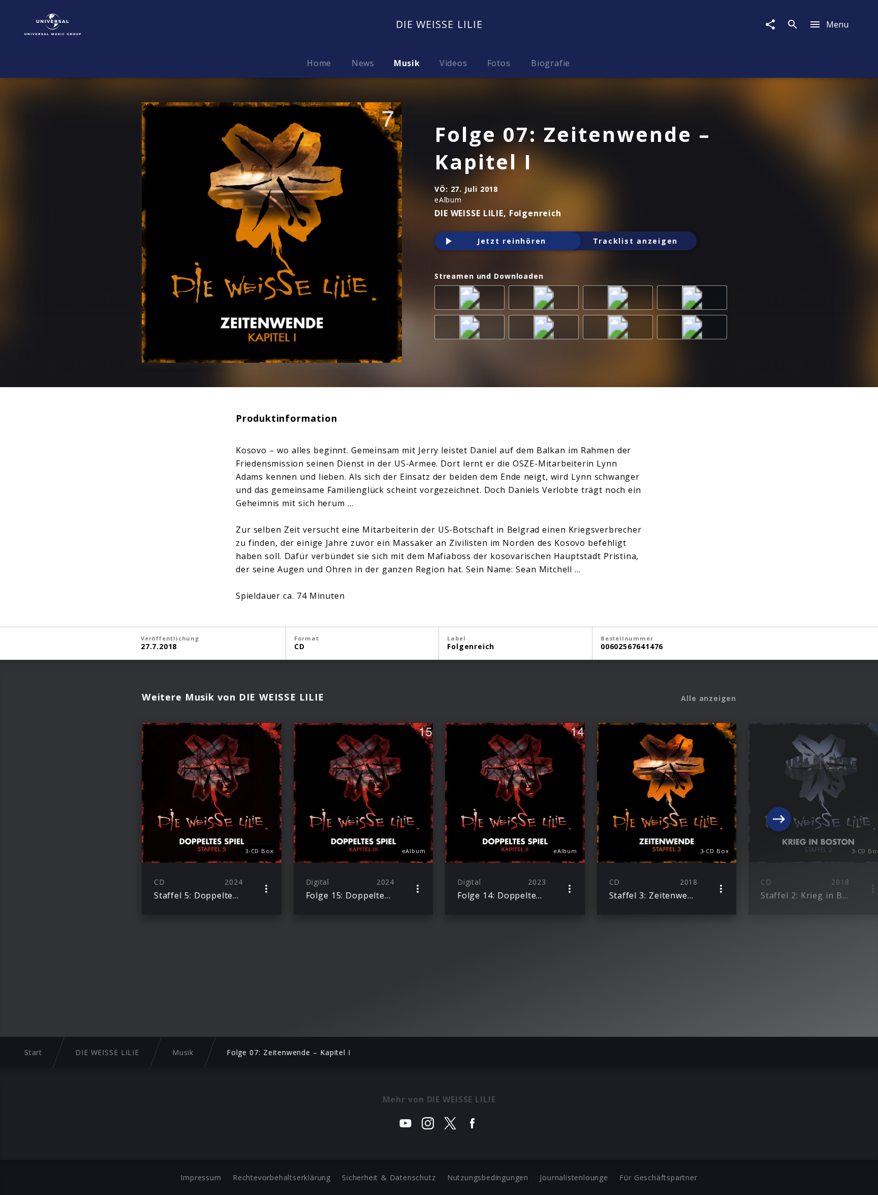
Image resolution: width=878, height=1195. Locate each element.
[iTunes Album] (471, 329)
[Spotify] (620, 299)
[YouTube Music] (694, 329)
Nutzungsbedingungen (487, 1177)
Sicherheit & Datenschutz (388, 1177)
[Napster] (546, 329)
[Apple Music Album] (471, 299)
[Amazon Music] (546, 299)
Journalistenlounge (574, 1177)
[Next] (779, 819)
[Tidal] (620, 329)
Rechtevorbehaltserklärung (282, 1177)
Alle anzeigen (708, 698)
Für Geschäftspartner (658, 1177)
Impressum (200, 1177)
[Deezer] (694, 299)
